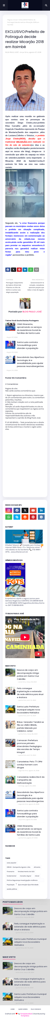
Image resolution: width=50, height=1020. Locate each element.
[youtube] (33, 510)
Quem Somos (23, 1009)
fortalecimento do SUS (26, 871)
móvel (37, 876)
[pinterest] (33, 517)
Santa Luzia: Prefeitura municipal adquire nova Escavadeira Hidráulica (28, 709)
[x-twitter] (25, 510)
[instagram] (8, 510)
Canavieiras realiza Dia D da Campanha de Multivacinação (30, 780)
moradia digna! (25, 876)
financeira (10, 871)
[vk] (41, 517)
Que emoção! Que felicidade (28, 885)
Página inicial (12, 20)
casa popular (11, 863)
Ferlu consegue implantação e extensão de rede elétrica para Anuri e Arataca (30, 693)
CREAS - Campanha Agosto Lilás (18, 867)
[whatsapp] (8, 517)
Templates (25, 1016)
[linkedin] (41, 510)
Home (13, 1009)
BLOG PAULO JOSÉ (12, 52)
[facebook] (16, 510)
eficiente (37, 867)
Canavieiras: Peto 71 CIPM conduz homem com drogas (29, 764)
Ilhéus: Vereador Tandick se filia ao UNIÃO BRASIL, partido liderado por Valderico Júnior (30, 726)
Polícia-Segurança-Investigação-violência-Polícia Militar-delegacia (22, 880)
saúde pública (12, 889)
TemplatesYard (26, 1014)
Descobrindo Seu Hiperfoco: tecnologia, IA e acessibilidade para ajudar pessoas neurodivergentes (30, 362)
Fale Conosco (36, 1009)
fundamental (11, 876)
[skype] (16, 517)
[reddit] (25, 517)
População (11, 885)
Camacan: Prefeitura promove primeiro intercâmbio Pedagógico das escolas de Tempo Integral (29, 746)
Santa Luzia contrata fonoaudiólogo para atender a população (27, 345)
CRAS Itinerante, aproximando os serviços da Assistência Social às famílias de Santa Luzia (29, 329)
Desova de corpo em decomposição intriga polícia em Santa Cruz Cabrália (28, 674)
